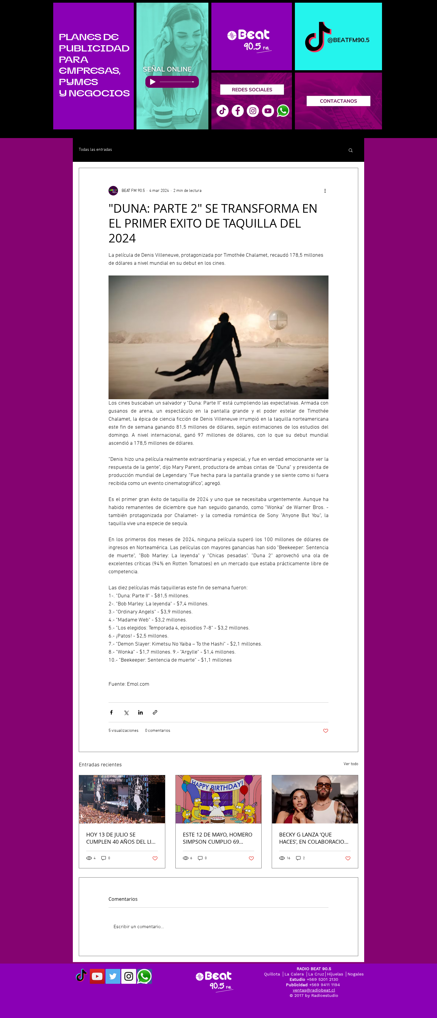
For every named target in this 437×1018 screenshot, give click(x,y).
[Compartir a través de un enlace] (155, 712)
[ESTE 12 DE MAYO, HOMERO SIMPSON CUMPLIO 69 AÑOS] (219, 799)
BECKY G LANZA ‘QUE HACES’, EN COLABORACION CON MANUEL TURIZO (313, 838)
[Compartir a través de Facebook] (111, 712)
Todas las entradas (95, 149)
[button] (350, 150)
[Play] (152, 82)
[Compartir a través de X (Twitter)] (126, 712)
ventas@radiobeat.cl (314, 990)
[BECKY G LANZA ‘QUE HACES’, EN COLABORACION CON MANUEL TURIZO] (315, 799)
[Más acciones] (324, 190)
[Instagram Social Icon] (128, 976)
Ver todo (351, 764)
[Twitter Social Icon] (113, 976)
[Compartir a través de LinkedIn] (140, 712)
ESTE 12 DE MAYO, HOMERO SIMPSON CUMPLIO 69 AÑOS (217, 838)
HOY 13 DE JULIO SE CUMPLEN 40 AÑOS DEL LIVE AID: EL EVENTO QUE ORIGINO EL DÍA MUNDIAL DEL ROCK (122, 838)
